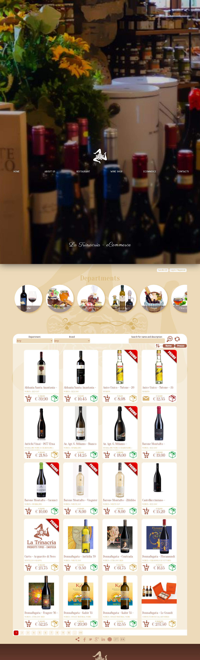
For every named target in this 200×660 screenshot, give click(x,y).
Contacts (183, 171)
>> (80, 632)
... (74, 632)
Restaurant (83, 171)
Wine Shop (117, 171)
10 (69, 632)
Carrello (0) (162, 270)
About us (50, 171)
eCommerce (149, 171)
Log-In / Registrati (178, 270)
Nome (169, 345)
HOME (17, 171)
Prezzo (180, 345)
